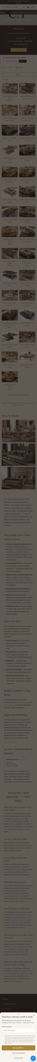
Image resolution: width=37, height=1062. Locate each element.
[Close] (34, 1015)
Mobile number (6, 1026)
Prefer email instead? (18, 1053)
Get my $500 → (18, 1048)
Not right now (18, 1058)
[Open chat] (33, 1058)
